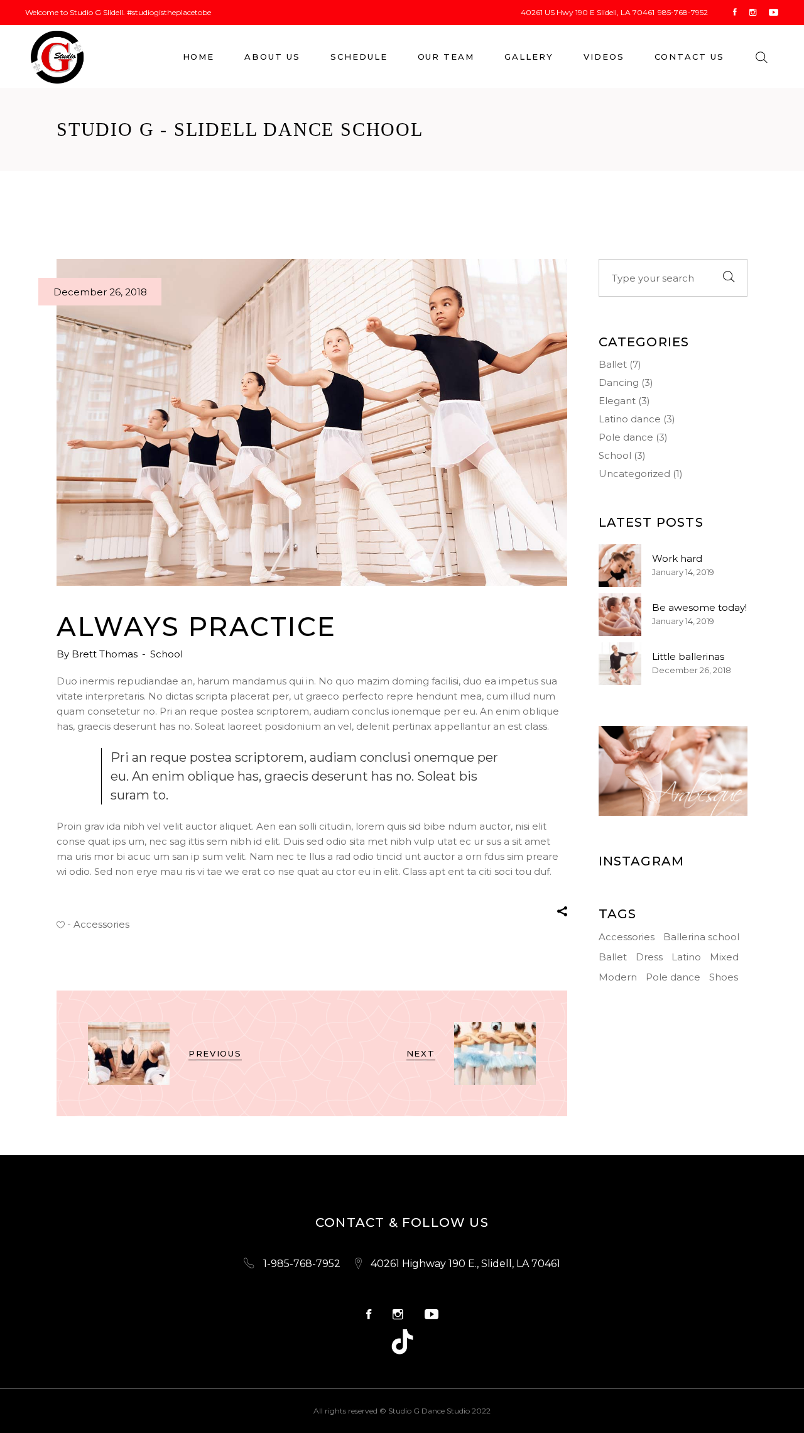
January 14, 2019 (683, 572)
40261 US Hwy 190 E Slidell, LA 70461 (588, 12)
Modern (618, 977)
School (166, 654)
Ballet (613, 364)
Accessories (101, 924)
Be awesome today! (699, 607)
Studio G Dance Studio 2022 (439, 1410)
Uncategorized (634, 474)
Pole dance (626, 437)
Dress (649, 957)
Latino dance (630, 419)
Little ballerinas (688, 656)
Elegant (617, 401)
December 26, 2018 (100, 292)
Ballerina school (701, 937)
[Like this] (61, 924)
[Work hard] (620, 565)
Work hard (677, 558)
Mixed (724, 957)
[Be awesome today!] (620, 614)
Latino (686, 957)
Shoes (723, 977)
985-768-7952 (683, 12)
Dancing (619, 382)
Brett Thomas (106, 654)
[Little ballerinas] (620, 663)
